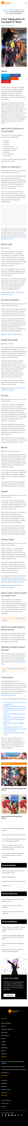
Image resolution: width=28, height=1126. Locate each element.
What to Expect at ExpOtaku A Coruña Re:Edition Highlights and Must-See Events (13, 929)
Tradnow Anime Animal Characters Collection (13, 1069)
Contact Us (4, 1092)
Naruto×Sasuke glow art (9, 877)
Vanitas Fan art (6, 886)
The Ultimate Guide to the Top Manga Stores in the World (15, 730)
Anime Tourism (5, 1035)
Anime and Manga (13, 10)
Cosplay (3, 1041)
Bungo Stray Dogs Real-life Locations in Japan (13, 389)
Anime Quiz (4, 1080)
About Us (3, 1106)
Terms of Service (6, 1100)
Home (5, 10)
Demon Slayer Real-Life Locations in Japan (12, 586)
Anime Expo (4, 1032)
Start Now (9, 995)
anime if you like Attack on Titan (13, 238)
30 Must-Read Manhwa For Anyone (14, 706)
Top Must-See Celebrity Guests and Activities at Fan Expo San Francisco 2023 (13, 937)
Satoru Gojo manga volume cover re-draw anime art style (13, 872)
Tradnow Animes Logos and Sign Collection (12, 1066)
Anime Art (4, 1026)
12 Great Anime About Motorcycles (14, 717)
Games (3, 1051)
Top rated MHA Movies (14, 334)
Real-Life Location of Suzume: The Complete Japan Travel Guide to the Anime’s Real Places (13, 847)
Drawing (3, 1044)
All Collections (5, 1072)
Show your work (5, 1089)
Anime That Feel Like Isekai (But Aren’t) (14, 835)
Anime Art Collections (7, 1029)
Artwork (3, 1038)
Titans (21, 182)
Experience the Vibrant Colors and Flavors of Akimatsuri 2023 (12, 950)
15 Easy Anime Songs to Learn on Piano (15, 708)
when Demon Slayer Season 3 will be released (13, 579)
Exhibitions (4, 1086)
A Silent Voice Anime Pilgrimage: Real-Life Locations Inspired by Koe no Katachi (13, 855)
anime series (18, 252)
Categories (4, 1083)
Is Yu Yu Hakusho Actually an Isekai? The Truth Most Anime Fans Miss (14, 840)
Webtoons (4, 1054)
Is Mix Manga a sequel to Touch (13, 727)
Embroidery (4, 1048)
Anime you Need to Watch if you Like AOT (11, 694)
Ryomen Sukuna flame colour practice (13, 881)
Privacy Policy (4, 1103)
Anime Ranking (9, 26)
